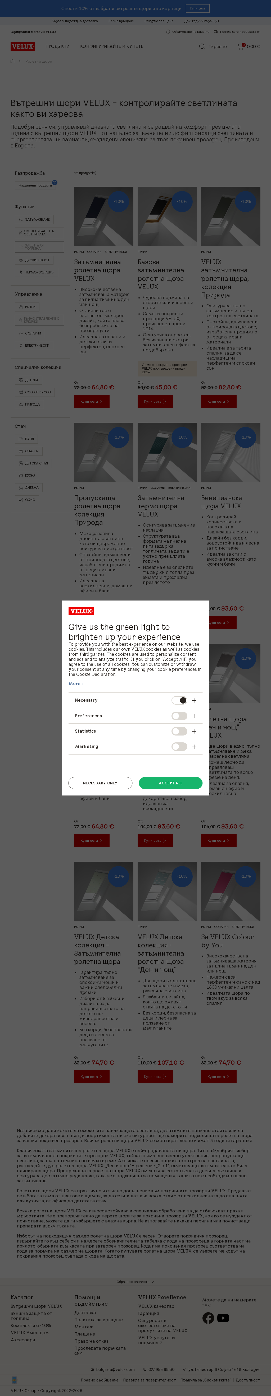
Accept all (171, 783)
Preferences (88, 715)
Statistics (85, 731)
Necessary (86, 700)
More (75, 683)
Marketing (86, 746)
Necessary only (100, 783)
